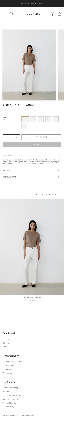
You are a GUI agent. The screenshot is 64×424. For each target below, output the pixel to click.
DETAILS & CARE (9, 177)
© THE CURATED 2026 (10, 415)
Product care (8, 373)
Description (7, 156)
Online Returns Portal (12, 395)
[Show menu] (4, 13)
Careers (6, 343)
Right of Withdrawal (11, 399)
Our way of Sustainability (13, 361)
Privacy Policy (8, 407)
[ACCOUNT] (52, 13)
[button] (11, 13)
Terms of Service (9, 403)
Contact (6, 347)
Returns (6, 391)
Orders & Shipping (10, 388)
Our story (6, 339)
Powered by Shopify (27, 415)
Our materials (8, 365)
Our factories (8, 369)
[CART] (59, 13)
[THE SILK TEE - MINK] (32, 247)
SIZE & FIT (7, 170)
